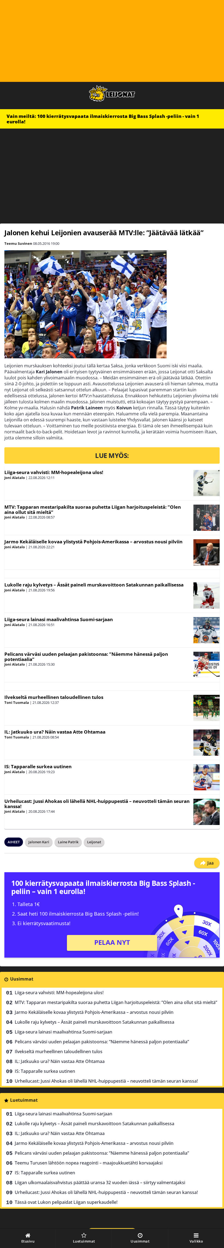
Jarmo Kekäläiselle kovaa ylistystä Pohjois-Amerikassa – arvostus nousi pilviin (93, 541)
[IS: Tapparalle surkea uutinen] (206, 777)
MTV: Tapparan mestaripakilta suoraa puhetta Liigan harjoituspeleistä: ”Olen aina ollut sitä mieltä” (92, 509)
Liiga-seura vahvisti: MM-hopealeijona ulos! (53, 472)
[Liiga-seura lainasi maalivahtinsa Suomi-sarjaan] (206, 630)
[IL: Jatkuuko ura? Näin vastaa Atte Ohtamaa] (206, 742)
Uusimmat (21, 979)
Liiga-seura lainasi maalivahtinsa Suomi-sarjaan (58, 619)
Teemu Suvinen (18, 243)
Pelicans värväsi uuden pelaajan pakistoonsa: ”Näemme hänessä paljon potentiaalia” (86, 656)
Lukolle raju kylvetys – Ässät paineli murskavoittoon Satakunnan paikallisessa (94, 585)
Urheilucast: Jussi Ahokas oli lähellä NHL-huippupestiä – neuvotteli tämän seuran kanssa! (97, 803)
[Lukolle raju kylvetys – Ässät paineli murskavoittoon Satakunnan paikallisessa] (206, 595)
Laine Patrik (68, 841)
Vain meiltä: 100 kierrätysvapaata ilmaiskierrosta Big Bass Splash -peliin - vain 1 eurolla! (103, 119)
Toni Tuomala (16, 702)
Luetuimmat (24, 1100)
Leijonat (94, 841)
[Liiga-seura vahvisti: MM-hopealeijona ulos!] (206, 483)
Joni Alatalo (14, 477)
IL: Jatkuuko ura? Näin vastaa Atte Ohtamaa (54, 732)
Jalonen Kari (38, 841)
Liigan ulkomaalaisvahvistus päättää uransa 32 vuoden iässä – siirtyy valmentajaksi (100, 1183)
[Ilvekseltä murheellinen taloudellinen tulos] (206, 708)
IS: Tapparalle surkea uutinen (38, 766)
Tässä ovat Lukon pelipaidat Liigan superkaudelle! (66, 1202)
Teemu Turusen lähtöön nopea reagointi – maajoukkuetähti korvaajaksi (89, 1163)
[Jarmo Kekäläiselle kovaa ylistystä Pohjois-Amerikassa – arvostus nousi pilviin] (206, 552)
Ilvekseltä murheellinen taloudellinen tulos (53, 697)
